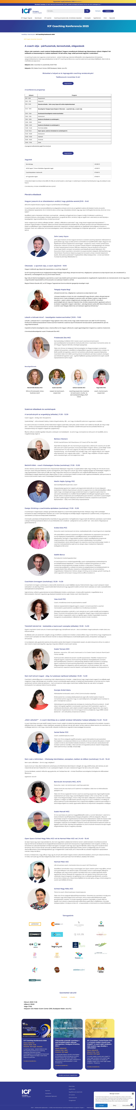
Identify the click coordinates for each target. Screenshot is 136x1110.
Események (38, 18)
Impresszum (48, 1093)
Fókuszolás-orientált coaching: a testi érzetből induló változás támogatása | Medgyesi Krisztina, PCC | (67, 1043)
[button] (133, 1093)
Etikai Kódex (72, 1086)
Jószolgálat (87, 18)
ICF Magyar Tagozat (26, 18)
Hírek (105, 18)
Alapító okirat (72, 1089)
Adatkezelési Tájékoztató (51, 1096)
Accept (101, 1105)
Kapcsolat (112, 18)
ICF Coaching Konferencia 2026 (35, 1040)
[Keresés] (87, 11)
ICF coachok (47, 18)
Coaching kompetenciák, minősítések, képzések (68, 18)
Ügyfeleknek (97, 18)
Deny (114, 1105)
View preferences (127, 1105)
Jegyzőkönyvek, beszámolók (75, 1092)
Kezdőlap (24, 34)
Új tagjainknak (72, 1100)
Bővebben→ (79, 1)
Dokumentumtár (73, 1097)
